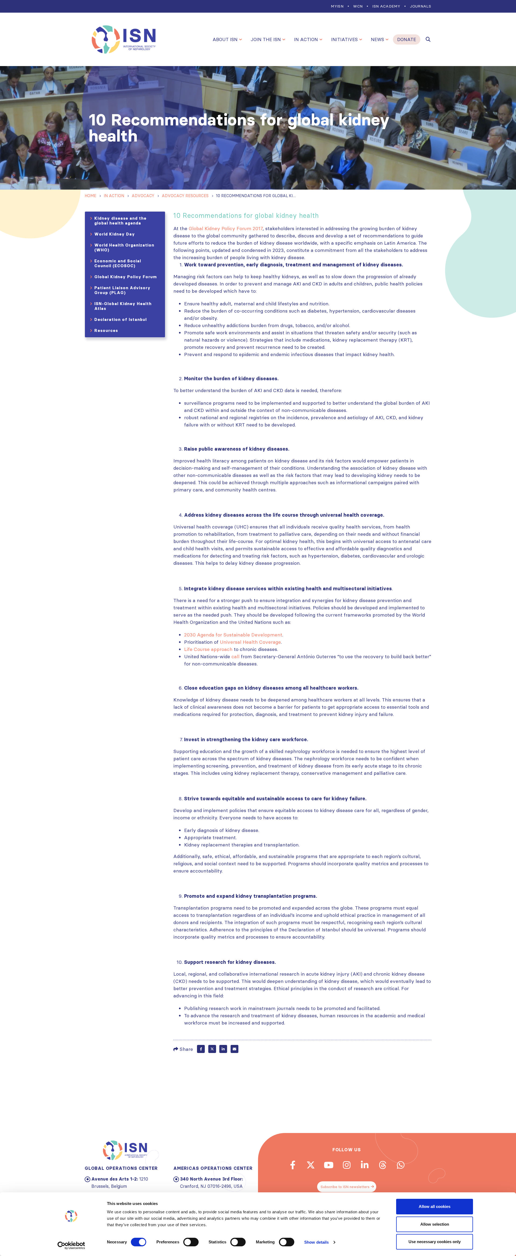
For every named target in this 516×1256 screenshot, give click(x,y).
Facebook (201, 1049)
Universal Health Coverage (250, 642)
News (377, 39)
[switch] (191, 1242)
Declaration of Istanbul (120, 319)
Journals (420, 6)
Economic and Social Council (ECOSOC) (117, 263)
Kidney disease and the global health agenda (120, 221)
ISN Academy (386, 6)
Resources (106, 330)
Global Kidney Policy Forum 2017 (226, 228)
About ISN (225, 39)
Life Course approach (208, 649)
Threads (382, 1165)
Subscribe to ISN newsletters (345, 1187)
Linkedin (364, 1165)
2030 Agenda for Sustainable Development (233, 635)
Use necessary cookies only (434, 1241)
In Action (306, 39)
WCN (358, 6)
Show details (316, 1242)
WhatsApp (400, 1165)
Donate (406, 39)
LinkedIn (223, 1049)
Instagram (346, 1165)
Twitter (212, 1049)
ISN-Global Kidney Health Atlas (123, 306)
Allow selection (434, 1224)
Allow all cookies (434, 1206)
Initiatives (344, 39)
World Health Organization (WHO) (124, 247)
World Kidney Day (114, 234)
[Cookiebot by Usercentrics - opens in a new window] (71, 1245)
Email (234, 1049)
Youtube (328, 1165)
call (235, 656)
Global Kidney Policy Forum (125, 276)
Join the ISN (266, 39)
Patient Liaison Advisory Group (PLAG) (122, 290)
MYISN (337, 6)
